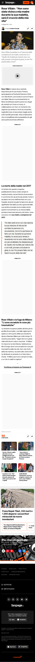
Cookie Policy (5, 571)
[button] (32, 28)
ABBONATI (26, 2)
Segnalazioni (12, 568)
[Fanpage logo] (10, 2)
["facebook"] (20, 551)
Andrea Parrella (14, 28)
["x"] (15, 551)
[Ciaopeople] (17, 657)
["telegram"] (24, 551)
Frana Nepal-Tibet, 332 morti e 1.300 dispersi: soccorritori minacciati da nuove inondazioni (17, 515)
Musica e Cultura (5, 431)
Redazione (4, 574)
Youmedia (4, 568)
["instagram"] (7, 551)
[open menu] (2, 2)
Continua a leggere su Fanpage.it (17, 367)
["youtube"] (11, 551)
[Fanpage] (17, 605)
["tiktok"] (3, 551)
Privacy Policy (22, 568)
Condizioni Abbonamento (18, 571)
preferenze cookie (14, 574)
